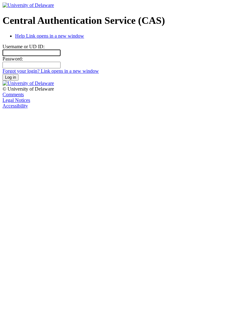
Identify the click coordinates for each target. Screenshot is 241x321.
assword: (13, 58)
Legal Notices (16, 100)
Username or (24, 46)
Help (49, 36)
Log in (10, 77)
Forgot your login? (51, 71)
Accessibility (15, 105)
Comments (13, 94)
